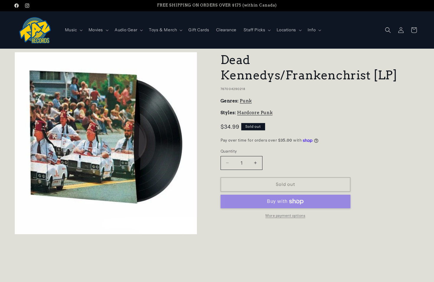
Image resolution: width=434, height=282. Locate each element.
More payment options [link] (285, 215)
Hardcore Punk (255, 112)
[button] (73, 30)
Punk (246, 101)
